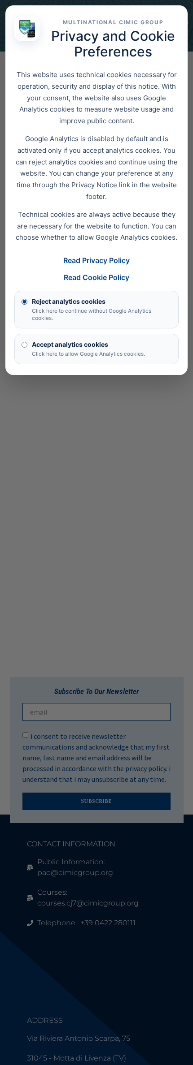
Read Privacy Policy (96, 260)
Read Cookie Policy (96, 277)
